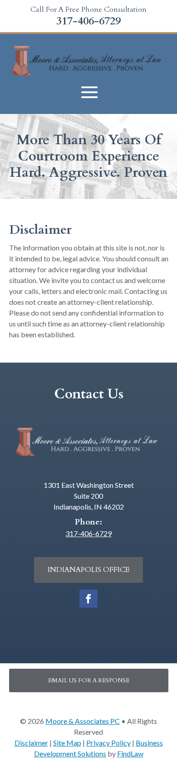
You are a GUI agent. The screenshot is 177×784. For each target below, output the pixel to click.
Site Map (67, 742)
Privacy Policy (108, 742)
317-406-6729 (88, 21)
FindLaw (130, 753)
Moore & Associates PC (82, 721)
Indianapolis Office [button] (88, 570)
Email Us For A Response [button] (88, 680)
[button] (89, 93)
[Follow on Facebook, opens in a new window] (88, 599)
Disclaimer (31, 742)
